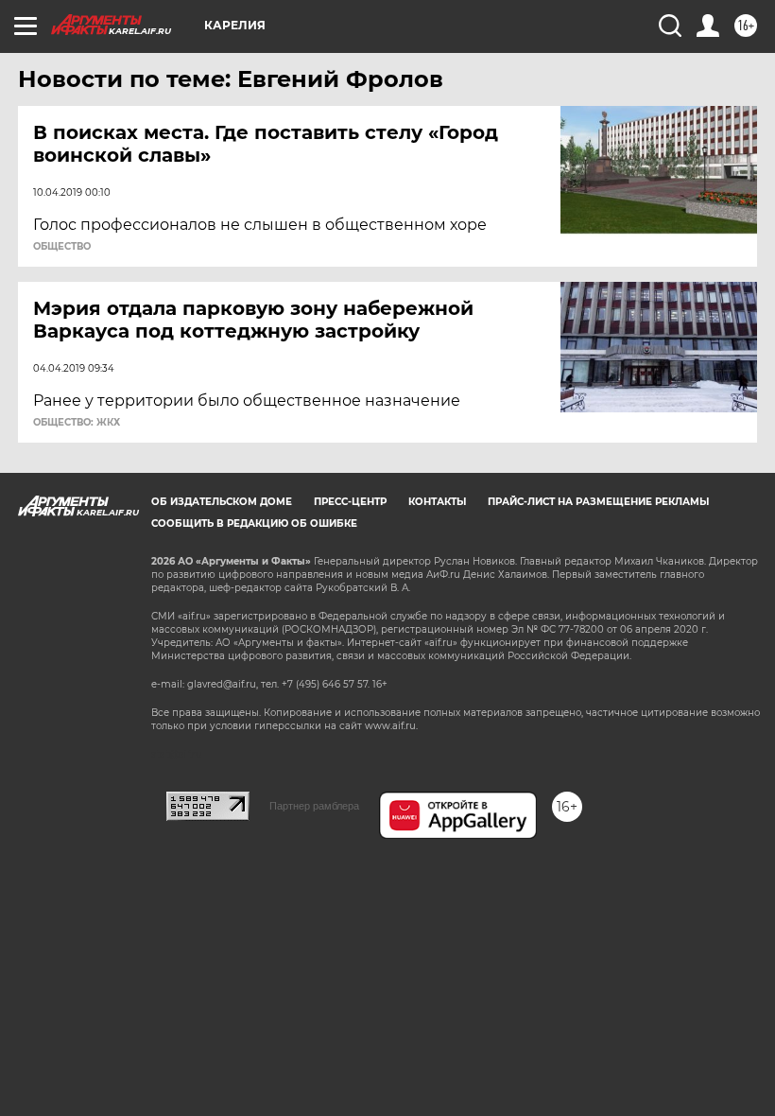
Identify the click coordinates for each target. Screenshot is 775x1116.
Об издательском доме (221, 502)
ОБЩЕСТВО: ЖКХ (76, 422)
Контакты (437, 502)
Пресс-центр (350, 502)
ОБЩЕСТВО (62, 247)
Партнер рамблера (314, 805)
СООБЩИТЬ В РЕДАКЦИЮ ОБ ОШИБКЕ (254, 523)
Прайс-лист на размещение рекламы (598, 502)
